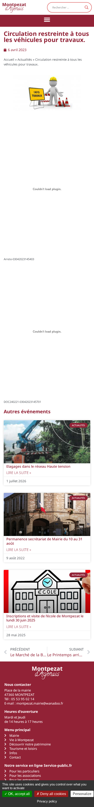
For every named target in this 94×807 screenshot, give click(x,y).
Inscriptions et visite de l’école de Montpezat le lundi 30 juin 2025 (45, 618)
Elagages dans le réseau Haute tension (38, 466)
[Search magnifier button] (87, 7)
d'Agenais (14, 7)
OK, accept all (18, 794)
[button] (47, 20)
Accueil (9, 59)
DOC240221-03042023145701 (22, 402)
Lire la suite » (18, 472)
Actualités (24, 59)
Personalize (82, 794)
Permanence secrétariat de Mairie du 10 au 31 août (44, 541)
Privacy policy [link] (47, 801)
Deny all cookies (52, 794)
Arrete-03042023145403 (19, 259)
